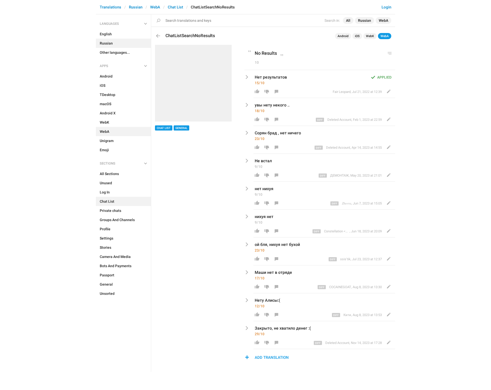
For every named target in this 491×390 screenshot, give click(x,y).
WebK (370, 36)
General (181, 128)
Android (343, 36)
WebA (155, 7)
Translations (110, 7)
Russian (135, 7)
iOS (357, 36)
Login (386, 7)
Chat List (175, 7)
